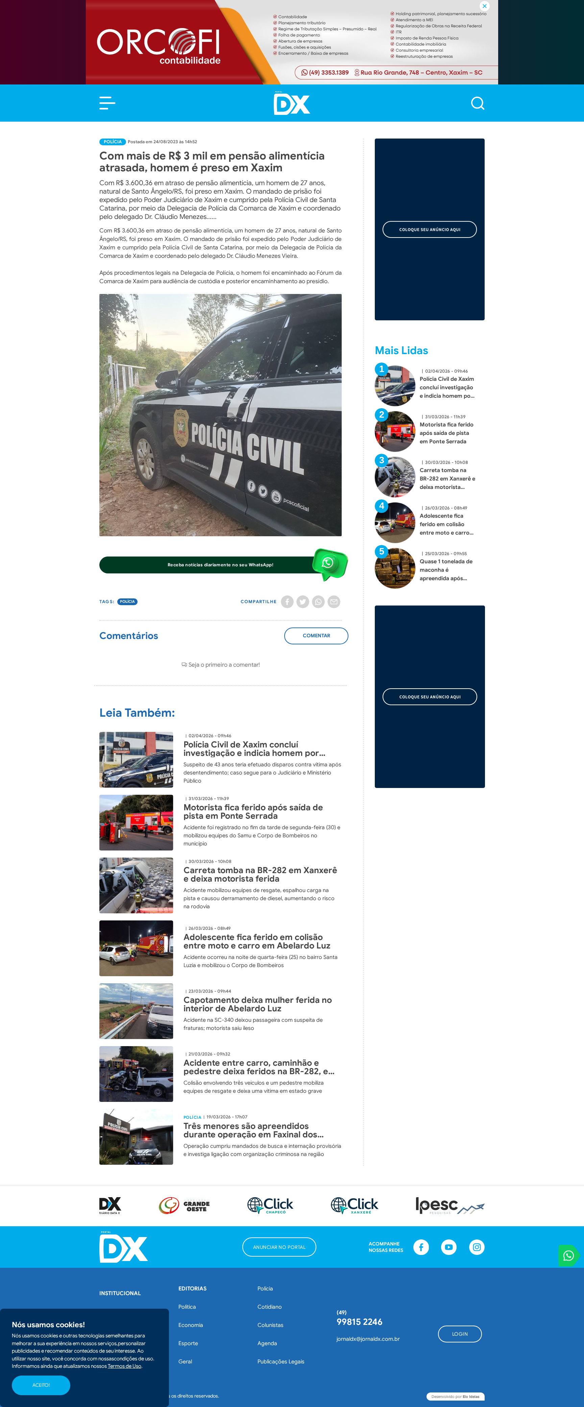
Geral (185, 1361)
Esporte (188, 1343)
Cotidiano (270, 1307)
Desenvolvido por (456, 1396)
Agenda (267, 1343)
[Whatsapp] (318, 601)
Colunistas (271, 1325)
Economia (190, 1325)
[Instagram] (477, 1247)
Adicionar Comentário (316, 639)
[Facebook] (287, 601)
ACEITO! (41, 1385)
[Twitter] (302, 601)
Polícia (113, 142)
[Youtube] (449, 1247)
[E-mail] (333, 601)
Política (187, 1307)
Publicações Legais (281, 1361)
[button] (107, 103)
